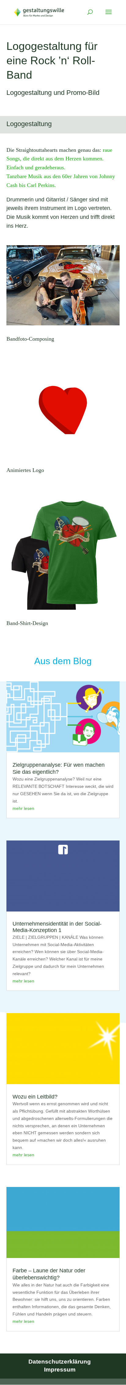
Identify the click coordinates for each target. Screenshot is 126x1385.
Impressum (60, 1369)
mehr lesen (23, 808)
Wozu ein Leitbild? (35, 1097)
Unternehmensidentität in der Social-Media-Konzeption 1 (57, 927)
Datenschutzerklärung (59, 1361)
